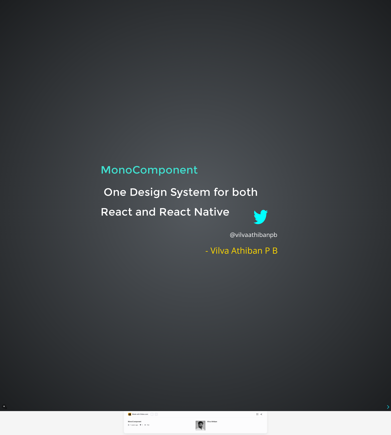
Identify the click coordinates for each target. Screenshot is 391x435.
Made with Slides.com (140, 414)
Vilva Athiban (212, 422)
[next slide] (388, 407)
